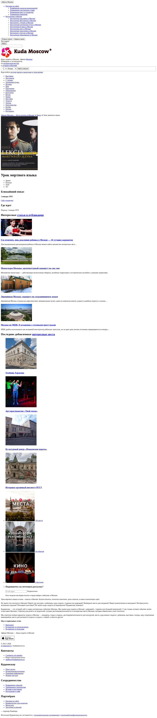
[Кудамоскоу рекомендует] (20, 551)
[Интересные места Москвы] (20, 521)
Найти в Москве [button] (7, 2)
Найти (4, 43)
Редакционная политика (15, 671)
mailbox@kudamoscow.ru (15, 659)
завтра (19, 72)
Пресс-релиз (10, 669)
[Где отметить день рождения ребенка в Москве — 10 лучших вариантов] (16, 235)
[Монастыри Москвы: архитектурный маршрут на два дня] (16, 264)
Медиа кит (10, 705)
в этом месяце (37, 72)
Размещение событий (14, 685)
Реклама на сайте (12, 701)
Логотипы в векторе (13, 707)
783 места (39, 521)
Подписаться (32, 591)
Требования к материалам (16, 687)
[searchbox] (78, 43)
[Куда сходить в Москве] (26, 57)
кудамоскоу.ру (6, 646)
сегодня (13, 72)
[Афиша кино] (20, 582)
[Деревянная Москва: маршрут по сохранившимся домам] (16, 292)
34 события (39, 551)
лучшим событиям (9, 65)
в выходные (27, 72)
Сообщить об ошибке (14, 655)
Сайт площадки (7, 200)
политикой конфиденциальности (74, 715)
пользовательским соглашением (46, 715)
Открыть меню (7, 39)
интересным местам (11, 63)
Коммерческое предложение (17, 703)
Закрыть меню (19, 39)
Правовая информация (14, 673)
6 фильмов (39, 582)
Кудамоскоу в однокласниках (17, 627)
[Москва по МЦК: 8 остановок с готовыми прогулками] (16, 320)
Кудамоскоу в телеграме (15, 629)
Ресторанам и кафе (13, 691)
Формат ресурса (12, 675)
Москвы (29, 59)
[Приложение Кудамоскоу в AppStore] (8, 640)
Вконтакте (10, 625)
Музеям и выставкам (14, 689)
